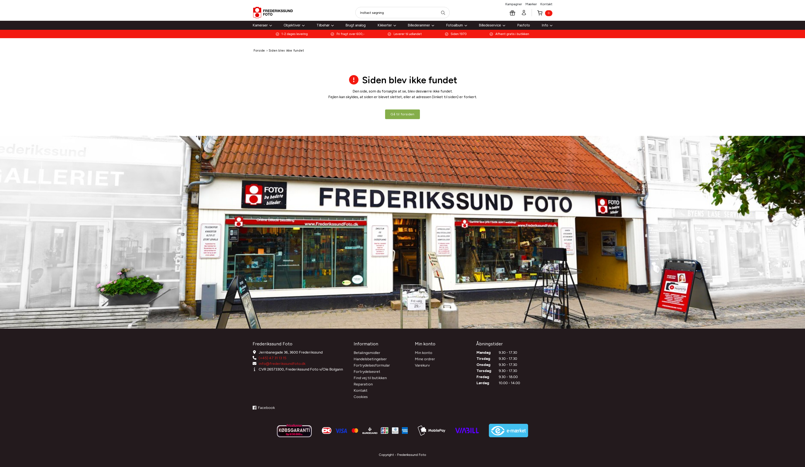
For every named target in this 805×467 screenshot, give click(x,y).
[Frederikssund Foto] (273, 12)
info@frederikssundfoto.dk (282, 363)
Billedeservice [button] (490, 25)
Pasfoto (523, 25)
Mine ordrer (425, 359)
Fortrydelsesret (367, 371)
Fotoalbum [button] (454, 25)
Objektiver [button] (292, 25)
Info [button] (545, 25)
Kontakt (546, 4)
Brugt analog (355, 25)
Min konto (423, 352)
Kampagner (513, 4)
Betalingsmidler (367, 352)
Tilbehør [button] (323, 25)
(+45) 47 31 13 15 (272, 358)
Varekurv (422, 365)
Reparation (363, 384)
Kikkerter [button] (385, 25)
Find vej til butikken (370, 378)
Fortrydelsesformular (372, 365)
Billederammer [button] (419, 25)
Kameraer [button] (260, 25)
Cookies (361, 396)
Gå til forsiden (402, 114)
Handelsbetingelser (370, 359)
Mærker (531, 4)
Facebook (266, 407)
